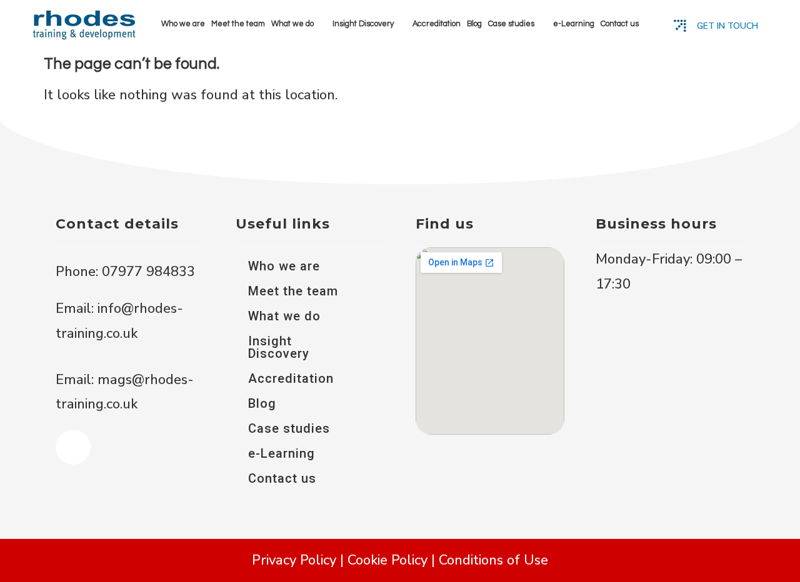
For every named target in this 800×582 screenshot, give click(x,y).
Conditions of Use (493, 560)
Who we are (183, 24)
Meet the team (238, 24)
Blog (474, 24)
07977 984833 (146, 271)
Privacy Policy (294, 560)
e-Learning (573, 24)
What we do (292, 24)
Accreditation (436, 24)
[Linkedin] (73, 447)
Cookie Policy (388, 560)
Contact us (620, 24)
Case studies (511, 24)
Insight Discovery (363, 24)
